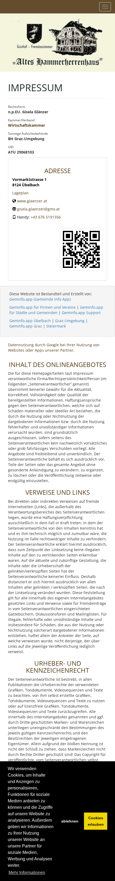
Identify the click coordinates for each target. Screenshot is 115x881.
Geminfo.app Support (81, 312)
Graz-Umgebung (70, 320)
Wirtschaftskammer (26, 125)
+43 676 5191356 (46, 217)
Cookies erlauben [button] (96, 821)
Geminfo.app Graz (25, 326)
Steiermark (56, 326)
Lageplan (20, 192)
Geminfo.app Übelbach (30, 320)
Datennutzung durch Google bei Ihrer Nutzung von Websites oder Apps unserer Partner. (53, 347)
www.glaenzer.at (32, 200)
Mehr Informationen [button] (27, 872)
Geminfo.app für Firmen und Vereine (42, 307)
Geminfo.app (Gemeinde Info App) (40, 299)
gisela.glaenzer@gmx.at (38, 209)
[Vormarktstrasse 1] (81, 249)
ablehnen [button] (69, 821)
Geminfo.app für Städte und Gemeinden (56, 310)
